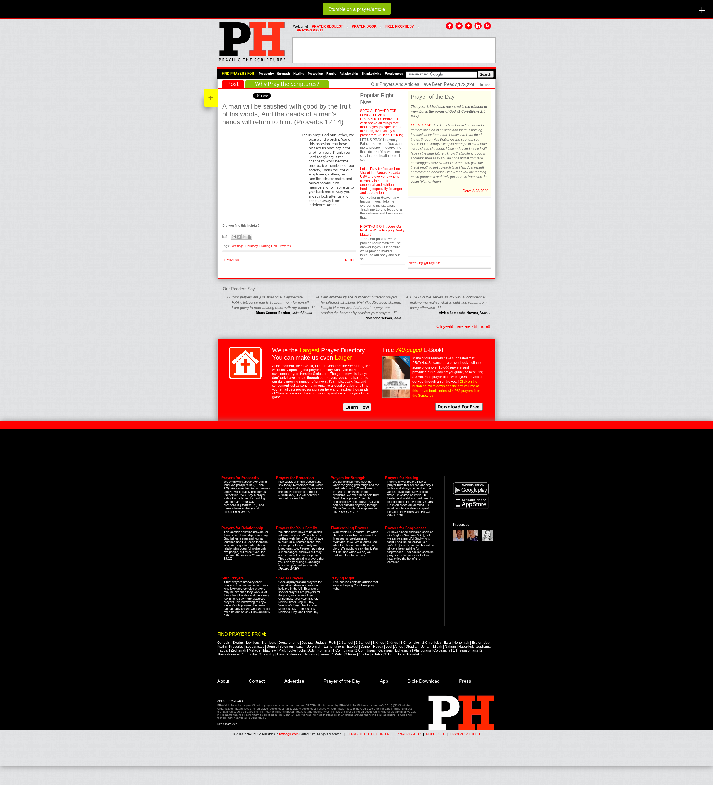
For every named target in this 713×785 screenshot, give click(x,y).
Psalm (222, 647)
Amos (398, 647)
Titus (280, 654)
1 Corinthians (343, 650)
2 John (377, 654)
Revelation (415, 654)
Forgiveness (394, 73)
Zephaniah (484, 647)
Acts (311, 650)
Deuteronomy (289, 643)
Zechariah (238, 650)
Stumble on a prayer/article (356, 8)
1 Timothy (249, 654)
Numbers (269, 643)
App (384, 681)
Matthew (269, 650)
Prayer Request (327, 26)
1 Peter (337, 654)
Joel (389, 647)
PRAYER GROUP (409, 734)
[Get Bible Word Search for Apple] (471, 507)
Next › (349, 260)
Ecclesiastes (254, 647)
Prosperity (266, 73)
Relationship (349, 73)
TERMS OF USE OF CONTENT (369, 734)
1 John (364, 654)
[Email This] (233, 237)
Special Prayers (289, 578)
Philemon (293, 654)
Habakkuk (466, 647)
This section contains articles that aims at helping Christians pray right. (355, 585)
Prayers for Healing (401, 478)
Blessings (237, 246)
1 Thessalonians (465, 650)
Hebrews (310, 654)
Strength (283, 73)
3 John (389, 654)
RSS (488, 26)
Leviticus (253, 643)
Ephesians (403, 650)
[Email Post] (225, 236)
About (223, 681)
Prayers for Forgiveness (405, 528)
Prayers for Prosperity (240, 478)
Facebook (450, 26)
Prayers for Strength (348, 478)
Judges (320, 643)
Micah (437, 647)
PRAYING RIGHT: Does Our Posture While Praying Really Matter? (382, 231)
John (302, 650)
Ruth (332, 643)
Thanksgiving (372, 73)
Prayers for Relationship (242, 528)
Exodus (238, 643)
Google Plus (469, 26)
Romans (323, 650)
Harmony (251, 246)
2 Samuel (363, 643)
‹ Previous (231, 260)
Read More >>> (227, 723)
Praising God (268, 246)
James (324, 654)
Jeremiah (314, 647)
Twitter (459, 26)
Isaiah (300, 647)
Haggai (222, 650)
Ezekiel (352, 647)
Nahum (450, 647)
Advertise (294, 681)
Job (487, 643)
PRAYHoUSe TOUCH (465, 734)
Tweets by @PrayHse (424, 263)
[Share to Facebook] (249, 237)
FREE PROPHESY (399, 26)
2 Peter (350, 654)
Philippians (422, 650)
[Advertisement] (394, 50)
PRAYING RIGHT (310, 30)
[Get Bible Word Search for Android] (471, 493)
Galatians (385, 650)
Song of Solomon (280, 647)
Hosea (378, 647)
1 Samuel (346, 643)
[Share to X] (244, 237)
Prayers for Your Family (296, 528)
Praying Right (342, 578)
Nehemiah (461, 643)
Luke (292, 650)
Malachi (255, 650)
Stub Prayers (232, 578)
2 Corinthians (365, 650)
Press (465, 681)
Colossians (441, 650)
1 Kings (378, 643)
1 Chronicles (410, 643)
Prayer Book (364, 26)
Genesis (223, 643)
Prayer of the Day (342, 681)
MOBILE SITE (435, 734)
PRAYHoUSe (252, 40)
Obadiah (412, 647)
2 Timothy (266, 654)
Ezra (447, 643)
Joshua (307, 643)
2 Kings (392, 643)
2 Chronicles (431, 643)
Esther (477, 643)
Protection (315, 73)
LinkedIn (478, 26)
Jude (401, 654)
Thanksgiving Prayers (349, 528)
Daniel (366, 647)
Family (331, 73)
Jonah (426, 647)
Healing (298, 73)
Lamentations (334, 647)
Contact (257, 681)
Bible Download (423, 681)
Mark (282, 650)
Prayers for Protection (295, 478)
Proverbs (285, 246)
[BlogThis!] (239, 237)
